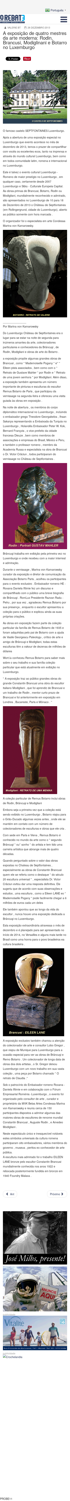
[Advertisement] (35, 1396)
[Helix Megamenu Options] (63, 19)
